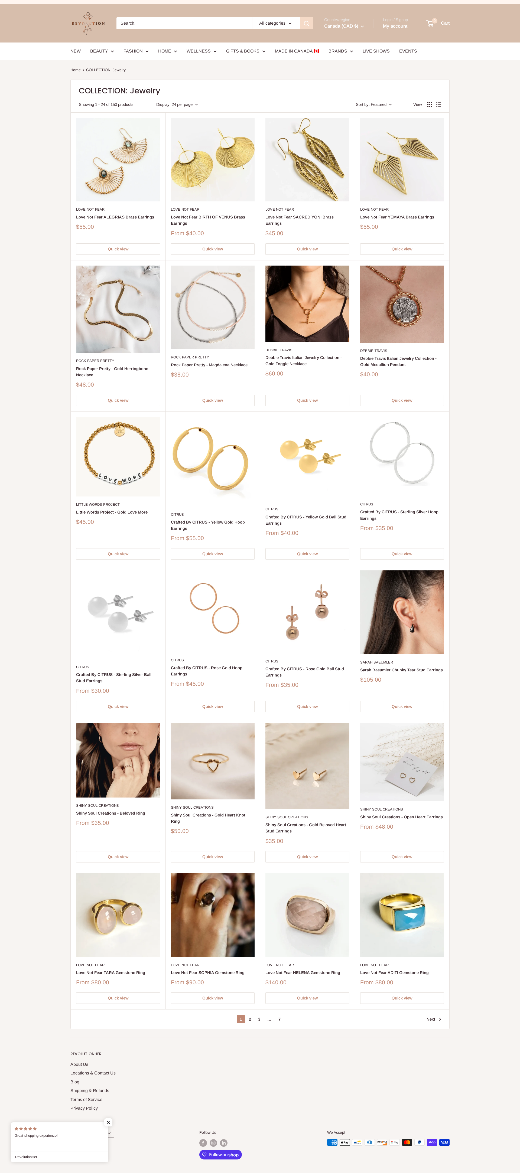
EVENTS (408, 51)
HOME (164, 51)
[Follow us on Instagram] (213, 1143)
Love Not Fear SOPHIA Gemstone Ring (208, 972)
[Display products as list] (438, 104)
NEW (75, 51)
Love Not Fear (90, 209)
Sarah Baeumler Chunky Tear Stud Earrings (401, 670)
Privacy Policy (84, 1108)
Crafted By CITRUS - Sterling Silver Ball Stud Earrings (113, 677)
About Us (79, 1064)
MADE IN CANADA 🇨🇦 (297, 51)
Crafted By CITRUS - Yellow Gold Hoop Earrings (208, 525)
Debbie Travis (278, 350)
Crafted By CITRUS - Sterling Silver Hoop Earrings (399, 514)
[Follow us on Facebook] (203, 1143)
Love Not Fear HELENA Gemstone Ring (302, 972)
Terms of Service (86, 1099)
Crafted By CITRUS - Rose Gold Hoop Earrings (206, 670)
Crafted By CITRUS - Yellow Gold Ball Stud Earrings (305, 520)
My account (395, 26)
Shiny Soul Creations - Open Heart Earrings (401, 817)
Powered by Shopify (87, 1154)
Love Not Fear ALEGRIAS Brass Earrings (115, 217)
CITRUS (177, 514)
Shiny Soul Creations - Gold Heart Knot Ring (208, 818)
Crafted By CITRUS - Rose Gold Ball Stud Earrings (304, 671)
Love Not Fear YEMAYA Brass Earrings (397, 217)
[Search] (306, 23)
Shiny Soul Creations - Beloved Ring (110, 813)
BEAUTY (99, 51)
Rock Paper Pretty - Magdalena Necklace (209, 364)
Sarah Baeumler (376, 662)
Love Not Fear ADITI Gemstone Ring (394, 972)
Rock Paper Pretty (95, 361)
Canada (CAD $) (87, 1133)
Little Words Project (98, 504)
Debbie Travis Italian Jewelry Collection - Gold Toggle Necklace (303, 360)
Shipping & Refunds (89, 1090)
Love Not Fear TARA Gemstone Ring (110, 972)
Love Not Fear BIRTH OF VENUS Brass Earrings (208, 220)
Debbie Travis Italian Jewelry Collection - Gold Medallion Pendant (398, 361)
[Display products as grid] (429, 104)
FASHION (133, 51)
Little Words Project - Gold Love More (112, 512)
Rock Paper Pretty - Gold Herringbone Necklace (112, 371)
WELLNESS (199, 51)
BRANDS (338, 51)
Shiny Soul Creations (97, 805)
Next (431, 1019)
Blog (74, 1082)
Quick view (118, 249)
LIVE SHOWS (376, 51)
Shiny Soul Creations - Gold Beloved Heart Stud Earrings (305, 827)
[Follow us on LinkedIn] (223, 1143)
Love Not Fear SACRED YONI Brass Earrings (299, 220)
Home (75, 70)
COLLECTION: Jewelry (106, 70)
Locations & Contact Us (93, 1073)
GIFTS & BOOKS (242, 51)
